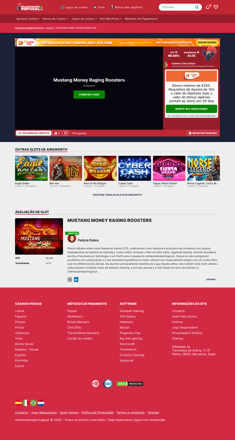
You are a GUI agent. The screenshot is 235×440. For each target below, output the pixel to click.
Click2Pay (74, 327)
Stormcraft (127, 344)
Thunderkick (128, 349)
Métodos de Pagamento (141, 18)
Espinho (20, 355)
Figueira (20, 316)
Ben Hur (54, 183)
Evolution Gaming (132, 355)
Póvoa (19, 327)
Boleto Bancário (78, 322)
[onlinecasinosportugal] (29, 7)
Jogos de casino (76, 7)
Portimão (21, 360)
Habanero (126, 322)
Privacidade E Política (187, 333)
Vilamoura (22, 333)
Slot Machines (109, 18)
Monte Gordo (24, 344)
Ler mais (210, 279)
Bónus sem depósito (129, 7)
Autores (177, 322)
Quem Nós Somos (184, 316)
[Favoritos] (216, 7)
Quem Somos (69, 412)
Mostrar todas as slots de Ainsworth (117, 194)
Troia (18, 338)
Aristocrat (126, 360)
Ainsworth (90, 86)
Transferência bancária (83, 333)
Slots (101, 7)
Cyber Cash (125, 183)
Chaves (20, 322)
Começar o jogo (89, 94)
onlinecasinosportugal (29, 28)
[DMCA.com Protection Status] (130, 383)
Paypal (72, 311)
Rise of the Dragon (95, 183)
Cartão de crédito (79, 338)
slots (50, 28)
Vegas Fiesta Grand (165, 183)
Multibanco (75, 316)
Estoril (19, 366)
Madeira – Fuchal (26, 349)
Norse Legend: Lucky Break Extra (207, 183)
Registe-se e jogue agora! (191, 108)
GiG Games (127, 316)
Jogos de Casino (83, 18)
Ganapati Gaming (132, 311)
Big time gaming (131, 338)
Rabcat (124, 327)
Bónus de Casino (54, 18)
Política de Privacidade (97, 412)
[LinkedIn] (76, 279)
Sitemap (177, 338)
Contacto (178, 311)
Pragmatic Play (130, 333)
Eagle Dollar (22, 183)
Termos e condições (131, 412)
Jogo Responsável (185, 327)
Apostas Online (27, 18)
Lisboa (19, 311)
